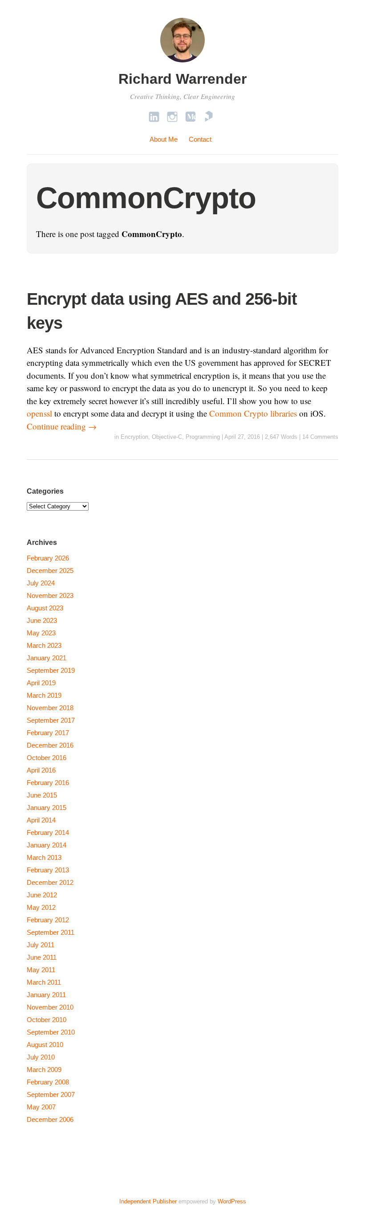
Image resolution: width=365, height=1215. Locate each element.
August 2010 (45, 1044)
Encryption (134, 437)
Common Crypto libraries (253, 413)
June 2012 (42, 895)
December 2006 (50, 1119)
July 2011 (40, 945)
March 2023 (44, 645)
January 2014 (46, 845)
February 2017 (48, 732)
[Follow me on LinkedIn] (154, 116)
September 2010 (51, 1032)
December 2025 (50, 570)
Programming (203, 437)
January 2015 (46, 807)
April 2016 (41, 770)
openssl (39, 413)
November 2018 (50, 708)
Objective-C (167, 437)
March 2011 (44, 982)
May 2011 (41, 970)
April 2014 (41, 820)
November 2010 (50, 1007)
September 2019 (51, 670)
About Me (164, 139)
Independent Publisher (148, 1201)
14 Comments (320, 437)
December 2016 (50, 745)
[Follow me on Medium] (190, 116)
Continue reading (62, 426)
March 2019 (44, 695)
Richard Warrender (182, 79)
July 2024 (41, 583)
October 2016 (46, 757)
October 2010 (46, 1019)
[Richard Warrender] (182, 63)
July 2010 (41, 1057)
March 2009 (44, 1069)
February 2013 (48, 870)
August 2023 (45, 608)
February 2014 (48, 832)
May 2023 (41, 633)
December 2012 (50, 882)
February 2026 (48, 558)
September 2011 (50, 932)
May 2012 (41, 907)
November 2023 (50, 595)
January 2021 (46, 658)
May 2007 (41, 1107)
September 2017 (51, 720)
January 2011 (46, 994)
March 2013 (44, 857)
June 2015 (42, 795)
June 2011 (42, 957)
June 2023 (42, 620)
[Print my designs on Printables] (209, 116)
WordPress (232, 1201)
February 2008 (48, 1082)
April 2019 (41, 683)
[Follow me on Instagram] (172, 116)
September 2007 (51, 1094)
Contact (200, 139)
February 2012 (48, 920)
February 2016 (48, 782)
